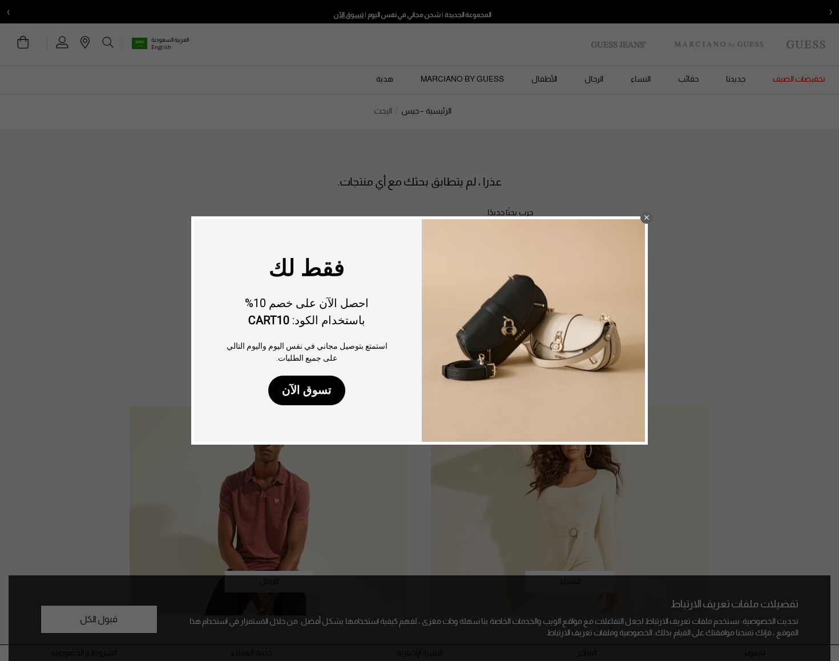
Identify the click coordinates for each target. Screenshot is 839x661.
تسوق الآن (307, 390)
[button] (646, 217)
